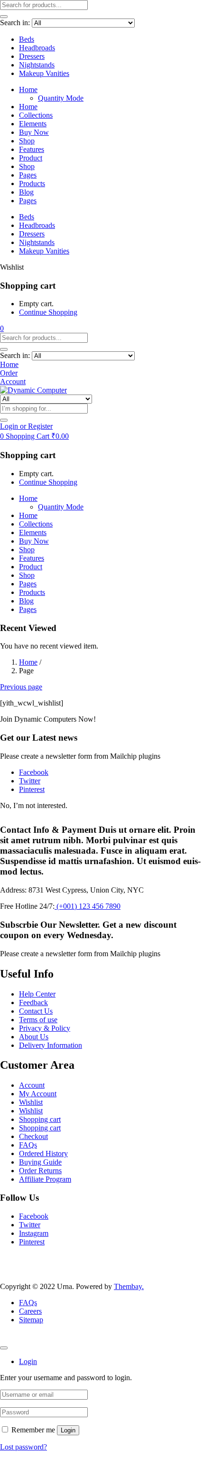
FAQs (28, 1145)
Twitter (29, 1225)
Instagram (33, 1233)
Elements (32, 124)
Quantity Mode (60, 98)
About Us (33, 1037)
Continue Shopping (48, 312)
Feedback (33, 1002)
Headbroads (37, 48)
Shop (27, 141)
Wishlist (31, 1102)
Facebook (33, 1216)
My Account (37, 1094)
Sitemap (31, 1320)
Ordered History (43, 1153)
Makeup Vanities (44, 73)
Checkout (33, 1136)
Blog (26, 192)
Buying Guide (40, 1162)
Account (32, 1085)
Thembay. (129, 1286)
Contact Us (36, 1011)
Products (32, 183)
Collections (36, 115)
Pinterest (32, 1242)
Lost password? (23, 1447)
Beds (26, 39)
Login (68, 1430)
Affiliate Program (45, 1179)
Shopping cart (40, 1119)
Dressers (32, 56)
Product (30, 158)
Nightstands (37, 65)
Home (28, 89)
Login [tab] (28, 1361)
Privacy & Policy (44, 1028)
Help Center (37, 994)
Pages (28, 175)
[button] (2, 328)
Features (31, 149)
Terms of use (38, 1020)
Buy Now (34, 132)
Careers (30, 1311)
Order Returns (40, 1171)
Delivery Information (50, 1045)
